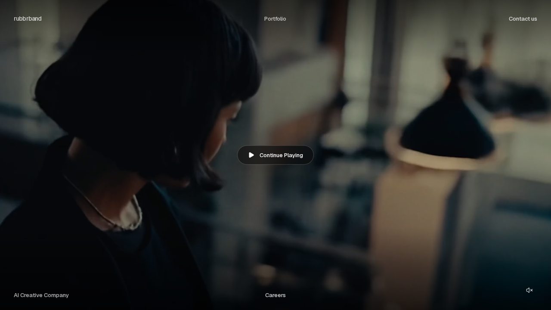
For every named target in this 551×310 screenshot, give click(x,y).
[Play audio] (529, 290)
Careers (275, 295)
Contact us (523, 19)
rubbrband (27, 18)
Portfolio (275, 19)
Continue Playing (281, 155)
